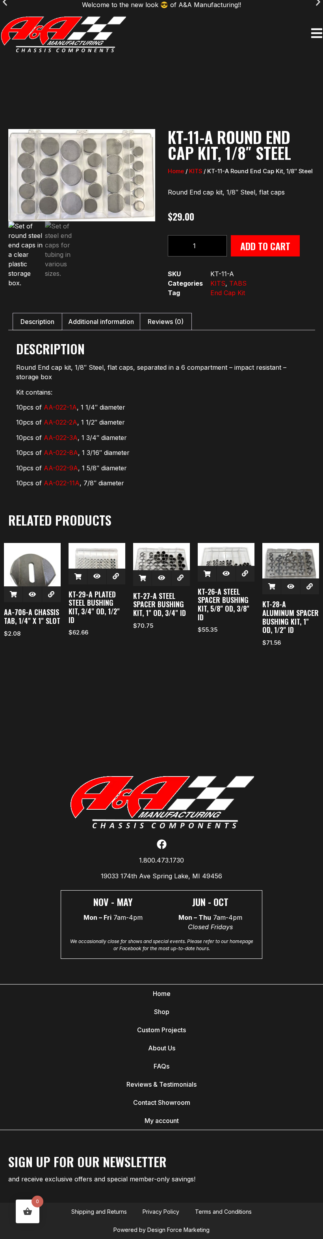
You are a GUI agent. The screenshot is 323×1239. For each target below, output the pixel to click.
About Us (161, 1048)
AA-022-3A (61, 438)
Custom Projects (161, 1030)
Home (176, 171)
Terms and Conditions (223, 1211)
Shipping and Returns (99, 1211)
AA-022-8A (61, 453)
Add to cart (265, 246)
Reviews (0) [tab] (166, 322)
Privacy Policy (161, 1211)
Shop (161, 1012)
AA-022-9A (61, 468)
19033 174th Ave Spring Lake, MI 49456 (161, 876)
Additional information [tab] (101, 322)
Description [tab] (37, 322)
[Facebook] (162, 844)
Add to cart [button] (13, 594)
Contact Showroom (161, 1102)
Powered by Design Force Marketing (161, 1229)
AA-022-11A (62, 483)
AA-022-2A (60, 422)
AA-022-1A (60, 407)
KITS (195, 171)
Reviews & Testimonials (161, 1084)
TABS (238, 283)
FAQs (161, 1066)
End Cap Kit (227, 293)
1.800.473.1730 (161, 860)
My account (162, 1121)
